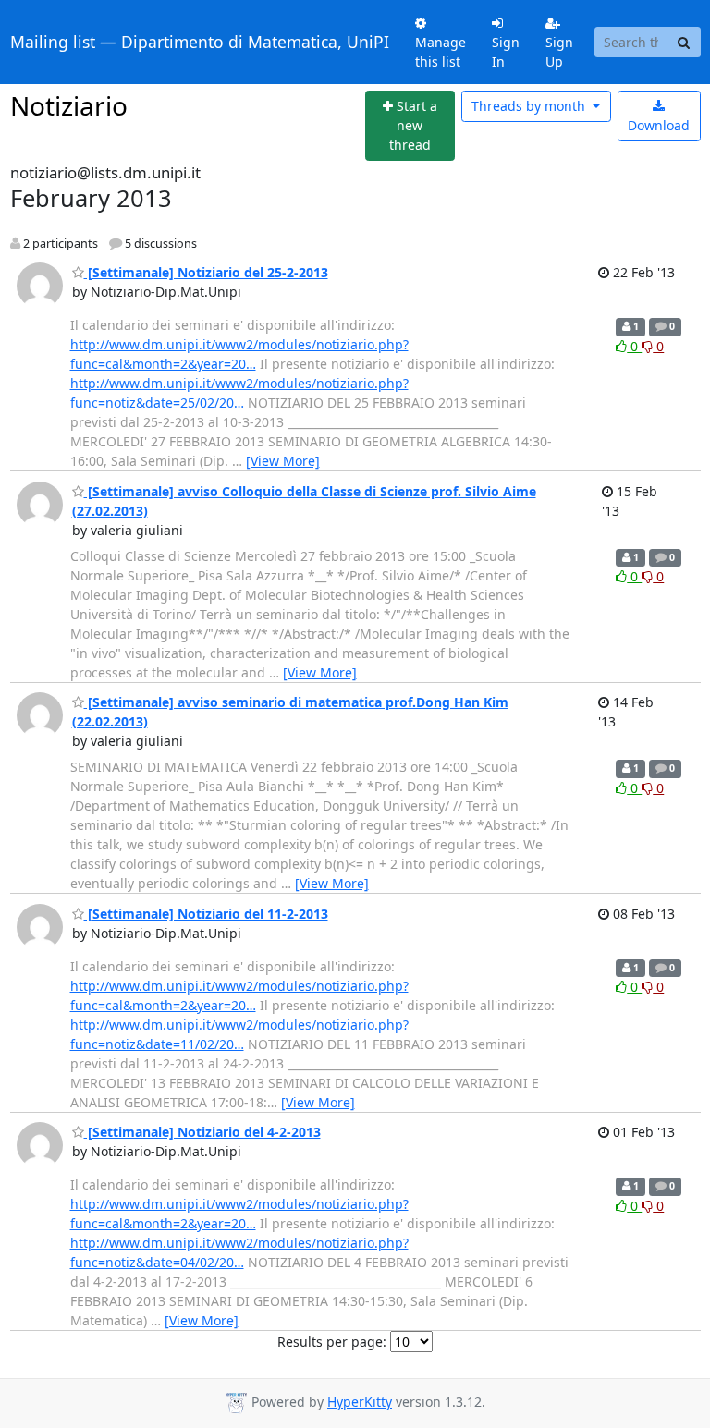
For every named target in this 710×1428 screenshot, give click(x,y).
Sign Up (559, 51)
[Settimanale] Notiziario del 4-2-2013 (202, 1132)
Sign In (506, 51)
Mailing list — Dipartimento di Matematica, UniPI (199, 42)
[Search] (684, 42)
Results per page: (331, 1341)
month (530, 106)
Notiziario (69, 105)
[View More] (283, 461)
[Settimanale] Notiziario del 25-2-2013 (206, 272)
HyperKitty (359, 1401)
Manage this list (440, 51)
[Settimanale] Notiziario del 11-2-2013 (206, 913)
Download (659, 125)
